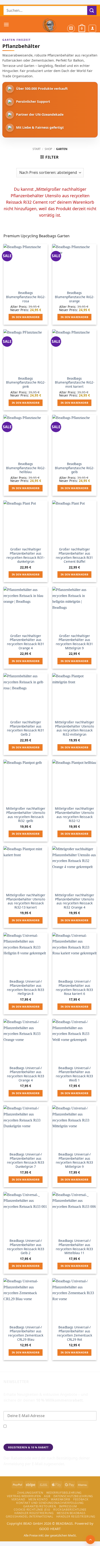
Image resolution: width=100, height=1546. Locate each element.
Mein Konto (38, 1499)
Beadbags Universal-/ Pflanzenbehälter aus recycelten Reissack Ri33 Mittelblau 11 (74, 1247)
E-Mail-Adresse (15, 1407)
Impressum (68, 1506)
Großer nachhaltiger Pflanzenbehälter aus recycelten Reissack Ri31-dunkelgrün (26, 555)
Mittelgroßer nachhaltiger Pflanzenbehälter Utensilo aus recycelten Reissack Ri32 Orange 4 (74, 901)
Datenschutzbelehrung (73, 1496)
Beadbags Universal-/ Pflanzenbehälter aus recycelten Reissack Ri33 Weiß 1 (74, 1074)
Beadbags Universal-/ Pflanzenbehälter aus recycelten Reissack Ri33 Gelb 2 (25, 1247)
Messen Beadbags (71, 1513)
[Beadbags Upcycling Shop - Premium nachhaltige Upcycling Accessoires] (50, 24)
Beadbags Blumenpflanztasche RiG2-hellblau (25, 468)
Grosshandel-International (29, 1516)
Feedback (81, 1499)
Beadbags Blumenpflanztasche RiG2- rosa (25, 297)
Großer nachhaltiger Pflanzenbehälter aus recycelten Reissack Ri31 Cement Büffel (74, 555)
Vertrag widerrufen (24, 1496)
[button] (6, 24)
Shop (48, 149)
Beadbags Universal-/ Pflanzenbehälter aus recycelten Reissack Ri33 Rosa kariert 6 (74, 987)
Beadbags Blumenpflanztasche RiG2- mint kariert (74, 382)
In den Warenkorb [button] (25, 317)
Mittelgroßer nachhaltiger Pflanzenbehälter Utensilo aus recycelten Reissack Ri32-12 (74, 814)
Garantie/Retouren (39, 1506)
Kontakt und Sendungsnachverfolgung (50, 1503)
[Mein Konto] (92, 28)
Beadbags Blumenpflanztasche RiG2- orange (74, 297)
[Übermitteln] (92, 10)
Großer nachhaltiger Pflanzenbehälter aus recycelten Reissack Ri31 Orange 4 (25, 642)
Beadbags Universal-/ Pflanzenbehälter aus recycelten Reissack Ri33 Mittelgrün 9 (74, 1160)
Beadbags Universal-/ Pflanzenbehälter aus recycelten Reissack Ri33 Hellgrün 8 (25, 987)
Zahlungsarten (30, 1493)
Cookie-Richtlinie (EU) (32, 1510)
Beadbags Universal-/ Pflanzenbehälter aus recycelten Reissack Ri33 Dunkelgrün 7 (25, 1160)
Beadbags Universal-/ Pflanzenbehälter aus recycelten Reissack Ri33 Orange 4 (25, 1074)
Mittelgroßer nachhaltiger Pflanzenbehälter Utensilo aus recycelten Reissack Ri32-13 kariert (25, 901)
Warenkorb (60, 1499)
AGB (47, 1496)
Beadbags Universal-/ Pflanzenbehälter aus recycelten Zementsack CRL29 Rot (74, 1333)
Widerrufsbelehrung (64, 1493)
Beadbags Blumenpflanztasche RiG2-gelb (74, 468)
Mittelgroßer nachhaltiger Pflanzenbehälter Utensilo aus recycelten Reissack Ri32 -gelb (25, 814)
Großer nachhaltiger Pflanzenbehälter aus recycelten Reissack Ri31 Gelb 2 (25, 728)
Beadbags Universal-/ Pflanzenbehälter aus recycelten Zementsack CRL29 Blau (25, 1333)
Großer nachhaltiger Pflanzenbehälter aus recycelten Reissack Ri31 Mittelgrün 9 (74, 642)
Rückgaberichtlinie (69, 1510)
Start (37, 149)
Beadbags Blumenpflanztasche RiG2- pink (25, 382)
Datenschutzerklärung (21, 1439)
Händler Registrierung (33, 1513)
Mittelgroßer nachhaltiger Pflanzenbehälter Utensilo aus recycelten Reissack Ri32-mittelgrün (74, 728)
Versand (18, 1499)
